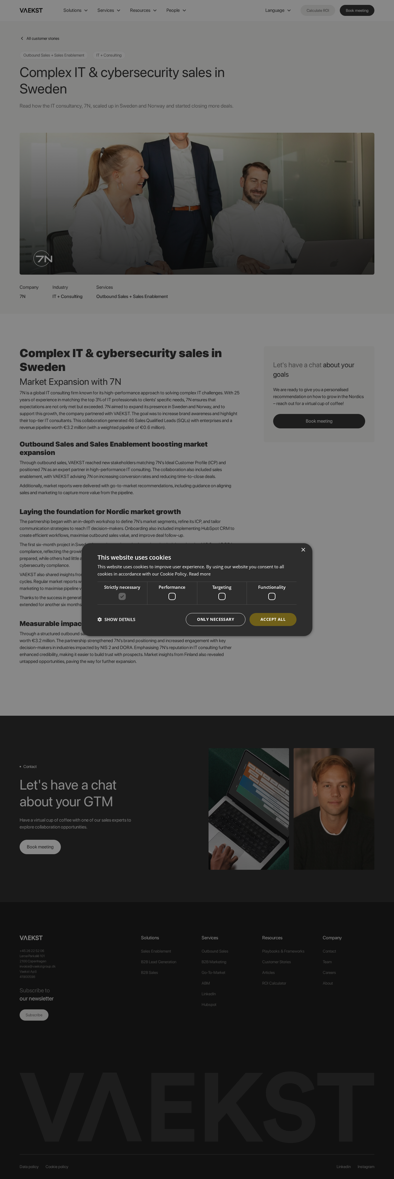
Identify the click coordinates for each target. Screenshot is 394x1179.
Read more (200, 574)
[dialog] (197, 589)
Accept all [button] (273, 619)
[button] (116, 619)
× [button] (303, 550)
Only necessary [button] (215, 619)
